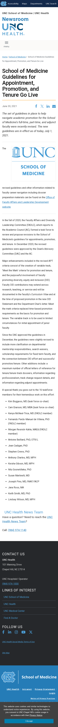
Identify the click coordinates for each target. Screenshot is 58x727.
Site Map (6, 653)
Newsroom (15, 19)
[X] (31, 632)
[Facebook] (3, 632)
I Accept (29, 721)
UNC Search (51, 3)
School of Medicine (17, 57)
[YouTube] (23, 632)
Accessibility (13, 3)
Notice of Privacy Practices (43, 698)
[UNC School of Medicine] (29, 676)
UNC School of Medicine (17, 13)
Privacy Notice (36, 715)
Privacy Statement (45, 689)
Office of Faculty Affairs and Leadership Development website (28, 202)
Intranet (27, 689)
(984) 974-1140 (17, 530)
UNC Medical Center (14, 611)
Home (4, 57)
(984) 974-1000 (10, 583)
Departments (36, 3)
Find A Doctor (11, 618)
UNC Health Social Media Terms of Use (18, 642)
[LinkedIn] (9, 632)
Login (52, 693)
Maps (24, 3)
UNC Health (42, 13)
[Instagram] (16, 632)
